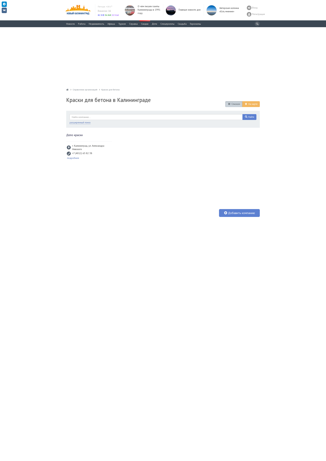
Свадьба (182, 23)
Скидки (144, 23)
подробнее (73, 157)
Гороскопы (195, 23)
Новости (70, 23)
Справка (133, 23)
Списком (235, 103)
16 (104, 10)
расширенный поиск (80, 122)
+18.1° (105, 6)
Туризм (122, 23)
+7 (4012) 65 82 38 (82, 153)
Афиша (111, 23)
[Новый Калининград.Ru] (67, 89)
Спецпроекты (167, 23)
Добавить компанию (241, 213)
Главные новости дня (190, 9)
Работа (81, 23)
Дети (154, 23)
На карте (253, 103)
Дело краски (74, 135)
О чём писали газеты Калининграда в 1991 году (149, 10)
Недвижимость (96, 23)
